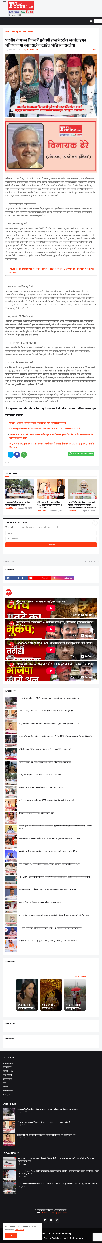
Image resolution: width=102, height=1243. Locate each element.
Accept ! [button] (11, 1235)
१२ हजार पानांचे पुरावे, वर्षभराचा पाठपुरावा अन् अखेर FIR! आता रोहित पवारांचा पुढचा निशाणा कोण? (50, 928)
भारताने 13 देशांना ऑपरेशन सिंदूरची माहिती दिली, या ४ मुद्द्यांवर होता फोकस (37, 423)
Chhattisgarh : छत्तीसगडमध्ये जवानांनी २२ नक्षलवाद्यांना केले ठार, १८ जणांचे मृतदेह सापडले (44, 428)
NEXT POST (9, 561)
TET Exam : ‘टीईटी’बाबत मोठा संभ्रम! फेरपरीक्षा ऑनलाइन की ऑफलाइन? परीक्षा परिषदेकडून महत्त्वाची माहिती (54, 877)
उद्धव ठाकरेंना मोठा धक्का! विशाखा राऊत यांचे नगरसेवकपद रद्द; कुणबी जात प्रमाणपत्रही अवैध (49, 724)
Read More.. (10, 508)
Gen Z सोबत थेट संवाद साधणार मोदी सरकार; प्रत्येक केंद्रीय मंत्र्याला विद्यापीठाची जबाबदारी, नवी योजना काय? (82, 505)
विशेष (4, 1083)
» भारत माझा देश (15, 32)
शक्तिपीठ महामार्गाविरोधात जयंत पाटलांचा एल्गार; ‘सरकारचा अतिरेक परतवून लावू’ (45, 749)
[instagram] (57, 1220)
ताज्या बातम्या (7, 1067)
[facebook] (45, 1220)
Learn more (19, 1230)
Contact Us (45, 1233)
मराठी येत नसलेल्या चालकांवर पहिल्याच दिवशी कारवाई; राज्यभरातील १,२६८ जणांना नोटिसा (48, 851)
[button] (4, 2)
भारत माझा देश (7, 1075)
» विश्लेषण (29, 32)
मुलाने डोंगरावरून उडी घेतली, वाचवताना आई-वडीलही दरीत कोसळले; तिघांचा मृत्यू (45, 762)
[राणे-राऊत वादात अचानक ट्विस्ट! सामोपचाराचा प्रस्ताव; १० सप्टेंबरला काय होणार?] (9, 1127)
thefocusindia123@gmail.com (54, 1213)
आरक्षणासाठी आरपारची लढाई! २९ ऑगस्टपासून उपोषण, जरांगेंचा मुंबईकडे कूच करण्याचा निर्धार (49, 941)
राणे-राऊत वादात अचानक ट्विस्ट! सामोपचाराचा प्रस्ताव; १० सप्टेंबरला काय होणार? (46, 711)
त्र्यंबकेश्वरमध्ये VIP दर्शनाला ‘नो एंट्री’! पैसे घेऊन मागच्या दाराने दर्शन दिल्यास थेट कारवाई (47, 889)
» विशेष (23, 32)
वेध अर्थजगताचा (8, 1091)
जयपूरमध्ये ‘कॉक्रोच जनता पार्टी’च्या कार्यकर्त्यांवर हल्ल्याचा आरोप (40, 775)
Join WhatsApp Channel (82, 453)
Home (7, 32)
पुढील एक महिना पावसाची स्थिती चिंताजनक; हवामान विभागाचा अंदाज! (41, 787)
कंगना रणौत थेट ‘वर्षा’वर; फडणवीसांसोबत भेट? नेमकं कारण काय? (40, 902)
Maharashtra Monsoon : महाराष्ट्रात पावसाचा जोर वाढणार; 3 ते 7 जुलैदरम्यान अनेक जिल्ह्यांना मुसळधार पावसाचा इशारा (58, 1184)
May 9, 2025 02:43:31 (32, 50)
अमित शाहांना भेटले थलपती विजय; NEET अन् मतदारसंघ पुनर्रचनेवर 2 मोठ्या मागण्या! (49, 505)
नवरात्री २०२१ (8, 1071)
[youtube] (51, 1220)
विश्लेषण (5, 1087)
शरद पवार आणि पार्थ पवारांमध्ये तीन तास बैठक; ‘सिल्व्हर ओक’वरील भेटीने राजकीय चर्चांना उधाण (49, 864)
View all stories (80, 977)
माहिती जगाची (7, 1079)
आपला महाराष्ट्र (8, 1063)
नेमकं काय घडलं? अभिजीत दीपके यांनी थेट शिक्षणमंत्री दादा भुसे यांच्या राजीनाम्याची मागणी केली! (49, 838)
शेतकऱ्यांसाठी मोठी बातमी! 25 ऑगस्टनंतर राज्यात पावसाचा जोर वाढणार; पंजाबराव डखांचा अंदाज (50, 698)
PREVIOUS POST (91, 561)
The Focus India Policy (62, 1233)
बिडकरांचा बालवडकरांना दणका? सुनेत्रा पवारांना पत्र (36, 813)
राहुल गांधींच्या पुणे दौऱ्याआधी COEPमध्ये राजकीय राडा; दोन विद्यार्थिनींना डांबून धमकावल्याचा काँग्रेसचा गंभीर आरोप (55, 736)
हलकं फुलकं (6, 1095)
